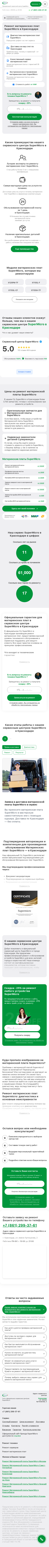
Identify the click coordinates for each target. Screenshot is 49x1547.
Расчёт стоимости (30, 1426)
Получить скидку (22, 1035)
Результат (19, 752)
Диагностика (29, 747)
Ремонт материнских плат (14, 1452)
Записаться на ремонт (24, 698)
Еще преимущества (24, 249)
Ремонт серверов (10, 1448)
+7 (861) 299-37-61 (39, 10)
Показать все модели (24, 299)
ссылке (17, 1436)
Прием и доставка (11, 747)
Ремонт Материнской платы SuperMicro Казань (23, 1496)
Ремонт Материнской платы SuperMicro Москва (24, 1461)
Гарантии (17, 1430)
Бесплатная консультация (24, 117)
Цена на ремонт (27, 1422)
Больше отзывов (24, 372)
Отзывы (6, 1426)
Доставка (40, 1422)
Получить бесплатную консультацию (24, 1191)
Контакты (15, 1426)
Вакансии (6, 1430)
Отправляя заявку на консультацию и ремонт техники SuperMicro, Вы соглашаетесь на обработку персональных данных (24, 1200)
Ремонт (7, 752)
